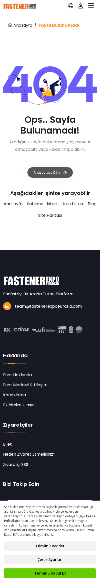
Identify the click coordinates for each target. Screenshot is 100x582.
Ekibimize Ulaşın (19, 405)
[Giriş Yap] (80, 6)
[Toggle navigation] (91, 6)
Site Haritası (50, 215)
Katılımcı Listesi (42, 204)
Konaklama (14, 395)
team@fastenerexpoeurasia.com (48, 306)
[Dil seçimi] (70, 6)
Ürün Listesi (72, 204)
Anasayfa (22, 25)
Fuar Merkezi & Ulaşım (25, 385)
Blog (92, 204)
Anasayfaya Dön (47, 172)
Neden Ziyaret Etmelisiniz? (29, 454)
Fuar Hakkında (17, 375)
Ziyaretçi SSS (15, 464)
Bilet (7, 444)
